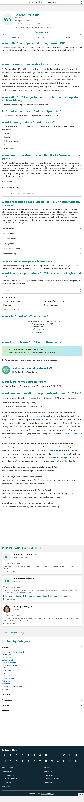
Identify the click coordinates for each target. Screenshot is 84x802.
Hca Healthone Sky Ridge (59, 596)
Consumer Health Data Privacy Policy (9, 776)
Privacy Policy (7, 767)
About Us (46, 767)
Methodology (7, 786)
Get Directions (36, 333)
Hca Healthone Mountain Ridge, (36, 596)
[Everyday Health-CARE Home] (41, 2)
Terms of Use (7, 771)
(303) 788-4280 (42, 32)
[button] (80, 2)
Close (79, 794)
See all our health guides (60, 457)
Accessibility (7, 782)
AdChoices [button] (47, 782)
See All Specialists (11, 633)
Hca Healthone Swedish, (13, 596)
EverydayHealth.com (49, 450)
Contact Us (47, 771)
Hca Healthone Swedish (39, 416)
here (27, 176)
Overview (15, 38)
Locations (42, 38)
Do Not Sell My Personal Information (51, 776)
